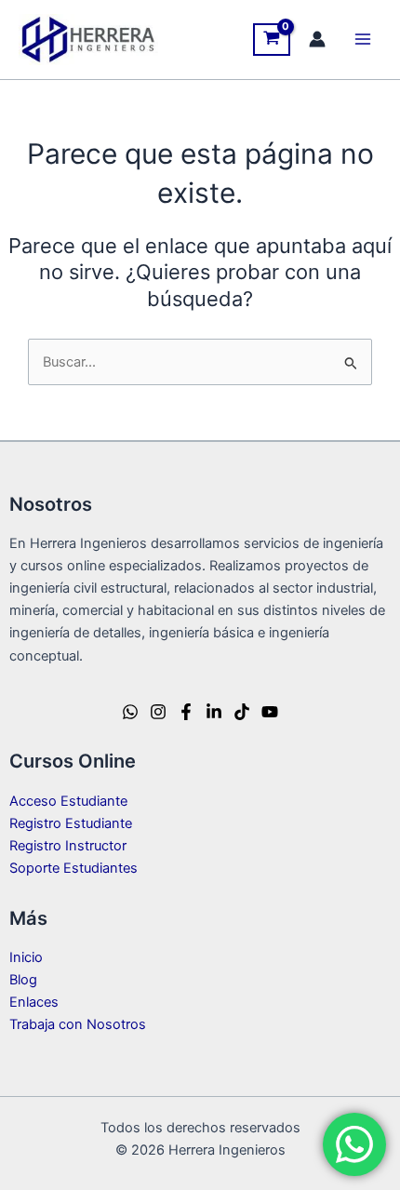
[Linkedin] (214, 711)
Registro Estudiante (70, 823)
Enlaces (34, 1002)
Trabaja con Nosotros (77, 1024)
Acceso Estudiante (68, 801)
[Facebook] (186, 711)
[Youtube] (269, 711)
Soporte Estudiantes (73, 868)
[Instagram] (158, 711)
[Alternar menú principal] (362, 39)
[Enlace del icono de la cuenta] (317, 39)
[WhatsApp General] (130, 711)
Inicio (26, 957)
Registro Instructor (68, 845)
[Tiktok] (241, 711)
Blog (23, 979)
